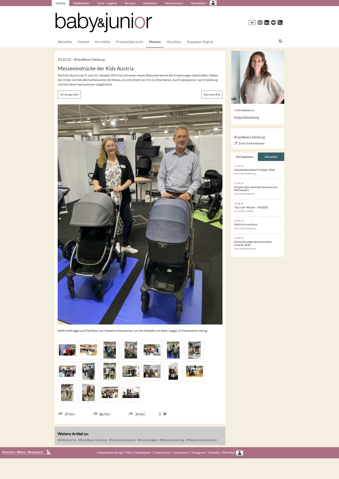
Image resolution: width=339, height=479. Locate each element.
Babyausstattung (172, 440)
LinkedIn (214, 452)
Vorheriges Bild (69, 94)
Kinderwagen (148, 440)
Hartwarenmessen (123, 440)
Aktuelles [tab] (271, 156)
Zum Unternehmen (251, 143)
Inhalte (60, 3)
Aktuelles (65, 42)
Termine (130, 3)
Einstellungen (164, 414)
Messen (155, 42)
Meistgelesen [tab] (245, 156)
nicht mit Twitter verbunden (130, 414)
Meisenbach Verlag (110, 452)
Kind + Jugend (107, 3)
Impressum (181, 452)
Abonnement (174, 3)
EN (252, 22)
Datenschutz (162, 452)
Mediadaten (81, 3)
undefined (95, 414)
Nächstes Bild (212, 94)
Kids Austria (67, 440)
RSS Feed (228, 452)
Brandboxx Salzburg (93, 440)
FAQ (128, 452)
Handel (83, 42)
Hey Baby (174, 42)
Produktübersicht (129, 42)
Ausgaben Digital (200, 42)
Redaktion (150, 3)
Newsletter (198, 3)
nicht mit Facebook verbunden (60, 414)
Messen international (202, 440)
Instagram (198, 452)
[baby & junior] (104, 22)
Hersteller (102, 42)
